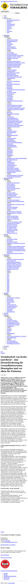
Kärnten (9, 22)
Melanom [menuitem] (9, 134)
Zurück (9, 38)
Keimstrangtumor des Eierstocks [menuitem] (15, 121)
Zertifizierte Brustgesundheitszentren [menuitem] (16, 249)
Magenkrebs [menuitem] (10, 99)
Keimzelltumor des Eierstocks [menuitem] (14, 122)
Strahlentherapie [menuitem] (11, 162)
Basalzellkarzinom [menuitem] (11, 132)
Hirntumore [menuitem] (10, 88)
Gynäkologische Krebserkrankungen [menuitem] (16, 89)
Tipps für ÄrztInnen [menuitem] (12, 208)
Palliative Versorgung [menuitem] (12, 233)
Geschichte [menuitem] (9, 319)
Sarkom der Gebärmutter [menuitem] (13, 124)
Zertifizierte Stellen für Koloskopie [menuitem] (15, 247)
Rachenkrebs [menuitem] (10, 144)
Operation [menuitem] (9, 161)
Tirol (8, 29)
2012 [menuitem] (8, 276)
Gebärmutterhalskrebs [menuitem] (12, 118)
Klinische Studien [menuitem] (11, 172)
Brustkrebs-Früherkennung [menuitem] (13, 61)
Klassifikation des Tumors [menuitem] (13, 72)
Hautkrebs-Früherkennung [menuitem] (13, 67)
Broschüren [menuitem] (10, 240)
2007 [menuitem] (8, 283)
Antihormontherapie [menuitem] (12, 165)
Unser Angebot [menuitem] (10, 184)
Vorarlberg (9, 31)
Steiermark (9, 28)
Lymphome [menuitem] (9, 98)
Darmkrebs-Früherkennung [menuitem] (13, 65)
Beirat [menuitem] (8, 332)
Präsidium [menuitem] (9, 329)
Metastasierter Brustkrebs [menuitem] (13, 114)
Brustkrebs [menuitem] (9, 85)
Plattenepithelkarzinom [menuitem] (12, 135)
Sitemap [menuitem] (6, 574)
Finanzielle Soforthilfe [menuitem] (12, 194)
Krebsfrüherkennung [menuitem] (12, 41)
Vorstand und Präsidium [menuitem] (13, 322)
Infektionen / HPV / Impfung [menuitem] (14, 56)
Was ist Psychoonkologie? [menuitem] (13, 200)
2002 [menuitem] (8, 290)
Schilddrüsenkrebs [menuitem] (11, 145)
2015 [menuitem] (8, 273)
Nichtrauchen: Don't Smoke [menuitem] (14, 266)
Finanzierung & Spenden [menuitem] (13, 324)
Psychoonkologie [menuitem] (11, 185)
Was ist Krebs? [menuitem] (10, 52)
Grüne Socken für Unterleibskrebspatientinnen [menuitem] (14, 261)
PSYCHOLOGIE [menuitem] (11, 340)
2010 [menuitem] (8, 279)
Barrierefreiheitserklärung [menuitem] (10, 576)
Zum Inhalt (3, 1)
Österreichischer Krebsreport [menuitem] (14, 176)
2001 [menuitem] (8, 291)
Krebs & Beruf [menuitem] (10, 231)
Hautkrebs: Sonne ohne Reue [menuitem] (14, 265)
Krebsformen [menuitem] (10, 44)
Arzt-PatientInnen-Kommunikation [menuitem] (15, 201)
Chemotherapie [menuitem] (10, 164)
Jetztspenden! (3, 352)
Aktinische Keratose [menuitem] (12, 131)
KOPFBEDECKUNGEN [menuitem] (13, 343)
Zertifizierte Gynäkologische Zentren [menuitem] (16, 243)
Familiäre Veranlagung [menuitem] (12, 58)
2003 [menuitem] (8, 289)
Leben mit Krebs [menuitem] (11, 189)
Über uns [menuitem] (6, 314)
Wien (8, 32)
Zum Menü (9, 1)
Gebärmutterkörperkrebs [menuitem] (13, 119)
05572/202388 (6, 540)
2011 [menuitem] (8, 277)
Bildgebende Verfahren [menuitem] (12, 75)
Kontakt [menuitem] (6, 573)
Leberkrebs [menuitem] (9, 95)
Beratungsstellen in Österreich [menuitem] (14, 211)
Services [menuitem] (6, 234)
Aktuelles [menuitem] (6, 313)
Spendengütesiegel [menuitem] (11, 304)
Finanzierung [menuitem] (10, 309)
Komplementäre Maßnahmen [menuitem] (14, 171)
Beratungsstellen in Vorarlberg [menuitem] (14, 213)
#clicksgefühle (11, 583)
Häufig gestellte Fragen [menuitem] (12, 216)
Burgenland (10, 21)
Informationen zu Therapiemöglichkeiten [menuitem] (17, 158)
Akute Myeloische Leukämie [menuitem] (14, 106)
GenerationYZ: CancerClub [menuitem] (14, 197)
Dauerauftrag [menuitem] (10, 299)
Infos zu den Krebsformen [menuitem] (13, 81)
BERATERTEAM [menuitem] (11, 337)
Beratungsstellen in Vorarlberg (8, 544)
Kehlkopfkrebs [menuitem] (10, 139)
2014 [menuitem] (8, 275)
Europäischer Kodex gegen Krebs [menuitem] (15, 55)
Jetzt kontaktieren (5, 555)
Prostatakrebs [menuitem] (10, 155)
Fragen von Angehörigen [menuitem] (13, 218)
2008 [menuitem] (8, 282)
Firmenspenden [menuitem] (10, 302)
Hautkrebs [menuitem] (9, 91)
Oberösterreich (10, 25)
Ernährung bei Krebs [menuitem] (12, 224)
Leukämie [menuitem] (9, 82)
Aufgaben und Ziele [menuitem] (12, 320)
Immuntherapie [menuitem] (10, 166)
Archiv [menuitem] (8, 270)
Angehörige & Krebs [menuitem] (12, 229)
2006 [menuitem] (8, 284)
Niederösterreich (11, 24)
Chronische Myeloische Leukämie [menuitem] (15, 109)
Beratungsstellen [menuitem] (11, 187)
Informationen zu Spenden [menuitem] (13, 297)
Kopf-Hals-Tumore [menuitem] (11, 92)
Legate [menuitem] (8, 303)
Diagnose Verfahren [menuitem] (12, 70)
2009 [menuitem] (8, 280)
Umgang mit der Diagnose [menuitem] (13, 223)
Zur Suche (14, 1)
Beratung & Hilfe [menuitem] (8, 178)
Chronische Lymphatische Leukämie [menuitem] (16, 108)
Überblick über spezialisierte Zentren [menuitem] (16, 246)
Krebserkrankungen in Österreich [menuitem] (15, 175)
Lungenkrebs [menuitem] (10, 96)
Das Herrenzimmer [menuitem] (11, 195)
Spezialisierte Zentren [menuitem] (12, 239)
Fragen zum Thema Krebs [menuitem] (13, 188)
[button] (5, 11)
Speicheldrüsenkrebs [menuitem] (12, 146)
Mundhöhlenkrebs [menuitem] (11, 141)
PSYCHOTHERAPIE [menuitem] (12, 342)
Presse (5, 17)
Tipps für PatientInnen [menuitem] (12, 207)
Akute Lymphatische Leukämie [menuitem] (14, 105)
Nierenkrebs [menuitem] (10, 152)
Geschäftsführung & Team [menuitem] (13, 323)
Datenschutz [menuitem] (7, 577)
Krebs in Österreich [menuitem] (11, 48)
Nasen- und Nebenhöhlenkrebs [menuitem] (14, 142)
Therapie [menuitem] (9, 45)
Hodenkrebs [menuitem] (10, 151)
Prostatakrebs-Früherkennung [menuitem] (14, 64)
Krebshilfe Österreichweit (13, 20)
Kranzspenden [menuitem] (10, 300)
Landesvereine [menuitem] (10, 326)
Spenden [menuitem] (6, 293)
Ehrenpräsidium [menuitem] (11, 333)
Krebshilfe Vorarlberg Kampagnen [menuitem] (15, 259)
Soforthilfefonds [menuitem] (11, 311)
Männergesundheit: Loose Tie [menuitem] (14, 263)
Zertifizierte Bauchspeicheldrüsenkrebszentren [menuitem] (15, 252)
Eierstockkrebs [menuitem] (10, 117)
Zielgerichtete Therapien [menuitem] (13, 168)
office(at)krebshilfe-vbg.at (11, 542)
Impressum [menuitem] (6, 579)
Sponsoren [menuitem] (9, 310)
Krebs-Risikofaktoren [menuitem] (12, 54)
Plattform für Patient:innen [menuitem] (13, 182)
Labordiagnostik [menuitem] (11, 78)
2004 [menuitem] (8, 287)
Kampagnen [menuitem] (7, 254)
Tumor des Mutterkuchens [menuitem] (13, 126)
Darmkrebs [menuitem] (9, 87)
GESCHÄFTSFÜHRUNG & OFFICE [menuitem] (16, 336)
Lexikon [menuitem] (9, 49)
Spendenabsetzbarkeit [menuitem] (12, 306)
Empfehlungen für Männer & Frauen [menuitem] (16, 62)
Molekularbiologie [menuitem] (11, 74)
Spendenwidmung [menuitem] (11, 307)
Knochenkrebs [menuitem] (10, 93)
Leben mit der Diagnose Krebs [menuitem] (14, 222)
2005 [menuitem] (8, 286)
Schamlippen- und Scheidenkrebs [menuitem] (15, 125)
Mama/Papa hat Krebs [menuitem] (12, 230)
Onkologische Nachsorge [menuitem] (13, 169)
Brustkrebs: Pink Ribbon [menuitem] (13, 267)
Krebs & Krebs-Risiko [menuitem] (12, 39)
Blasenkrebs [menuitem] (10, 149)
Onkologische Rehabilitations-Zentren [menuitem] (16, 250)
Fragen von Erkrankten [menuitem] (12, 217)
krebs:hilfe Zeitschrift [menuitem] (12, 242)
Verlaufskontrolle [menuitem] (11, 71)
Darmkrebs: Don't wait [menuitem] (12, 269)
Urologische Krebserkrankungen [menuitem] (15, 100)
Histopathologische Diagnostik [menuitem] (14, 77)
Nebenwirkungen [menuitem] (11, 46)
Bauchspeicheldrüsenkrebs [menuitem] (13, 84)
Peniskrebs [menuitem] (9, 154)
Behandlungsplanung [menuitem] (12, 159)
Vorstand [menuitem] (9, 330)
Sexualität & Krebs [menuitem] (11, 227)
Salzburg (9, 27)
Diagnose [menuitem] (9, 42)
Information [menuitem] (6, 35)
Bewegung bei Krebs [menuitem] (12, 226)
